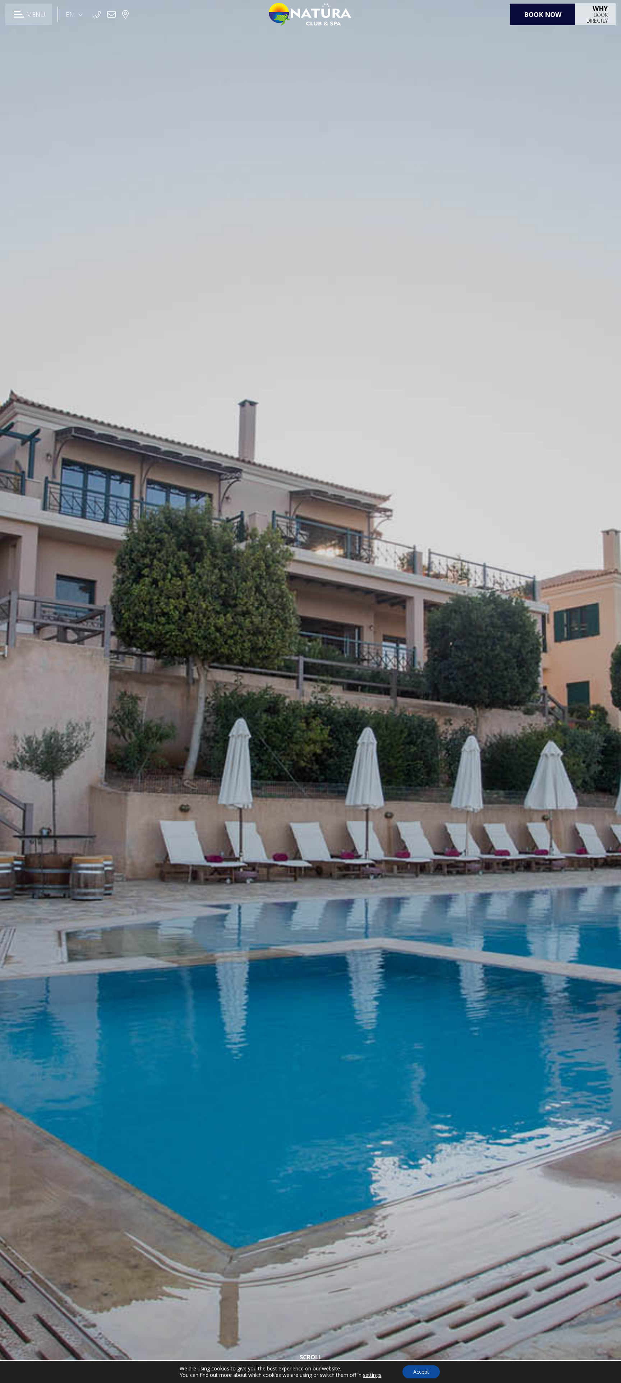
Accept (421, 1371)
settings (372, 1375)
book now (542, 14)
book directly (597, 14)
